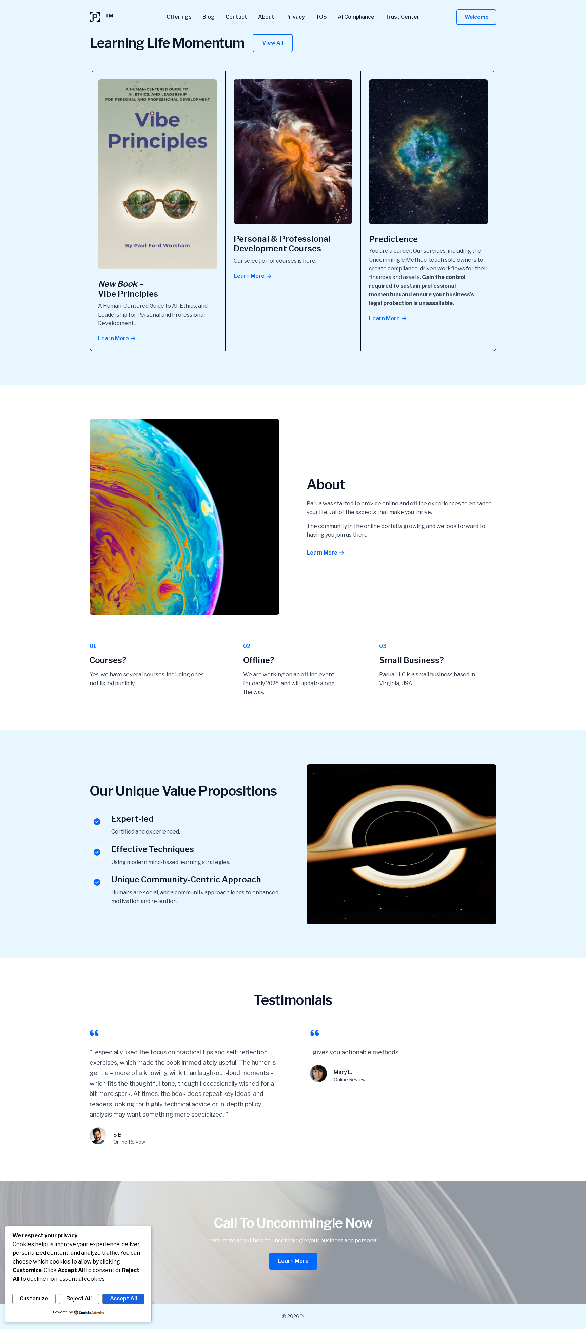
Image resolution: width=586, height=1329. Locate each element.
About (266, 17)
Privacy (295, 17)
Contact (236, 17)
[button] (476, 17)
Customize (34, 1298)
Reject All (79, 1298)
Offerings (179, 17)
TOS (321, 17)
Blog (208, 17)
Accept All (123, 1298)
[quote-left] (94, 1033)
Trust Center (402, 17)
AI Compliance (356, 17)
